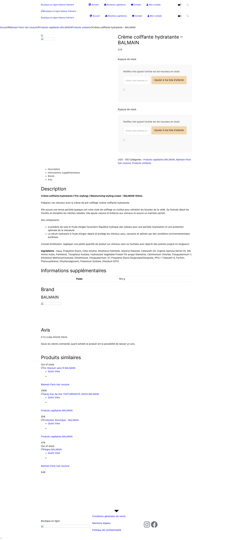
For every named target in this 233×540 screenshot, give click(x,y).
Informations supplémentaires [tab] (64, 172)
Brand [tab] (51, 176)
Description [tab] (54, 169)
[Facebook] (154, 524)
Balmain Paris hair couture (23, 27)
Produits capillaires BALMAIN (55, 27)
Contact (137, 4)
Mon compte (154, 4)
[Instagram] (146, 524)
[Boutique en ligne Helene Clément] (58, 11)
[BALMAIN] (51, 304)
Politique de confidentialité (106, 530)
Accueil (95, 4)
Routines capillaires (116, 4)
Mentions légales (101, 523)
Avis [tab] (50, 179)
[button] (1, 538)
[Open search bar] (188, 5)
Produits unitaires (81, 27)
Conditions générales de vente (108, 516)
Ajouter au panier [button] (60, 402)
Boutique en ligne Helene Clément (57, 4)
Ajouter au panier (60, 376)
